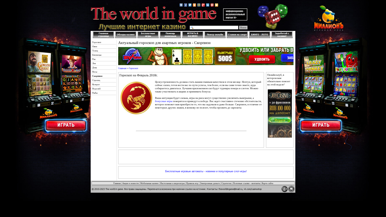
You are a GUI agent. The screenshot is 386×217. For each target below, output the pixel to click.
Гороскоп (133, 68)
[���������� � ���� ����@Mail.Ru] (198, 5)
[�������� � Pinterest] (212, 5)
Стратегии (226, 183)
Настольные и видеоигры (172, 183)
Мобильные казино (149, 183)
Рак (93, 59)
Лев (94, 63)
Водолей (96, 88)
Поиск (243, 27)
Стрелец (96, 80)
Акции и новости (130, 183)
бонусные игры (163, 101)
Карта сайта (267, 183)
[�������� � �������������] (194, 5)
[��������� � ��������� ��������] (216, 5)
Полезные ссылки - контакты (246, 183)
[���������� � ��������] (181, 5)
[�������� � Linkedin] (207, 5)
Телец (95, 50)
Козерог (96, 84)
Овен (94, 46)
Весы (94, 72)
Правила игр (192, 183)
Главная (122, 68)
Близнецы (96, 55)
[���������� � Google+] (203, 5)
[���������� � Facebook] (185, 5)
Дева (94, 67)
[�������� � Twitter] (190, 5)
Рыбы (95, 93)
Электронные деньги (210, 183)
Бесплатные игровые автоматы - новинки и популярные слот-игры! (206, 171)
